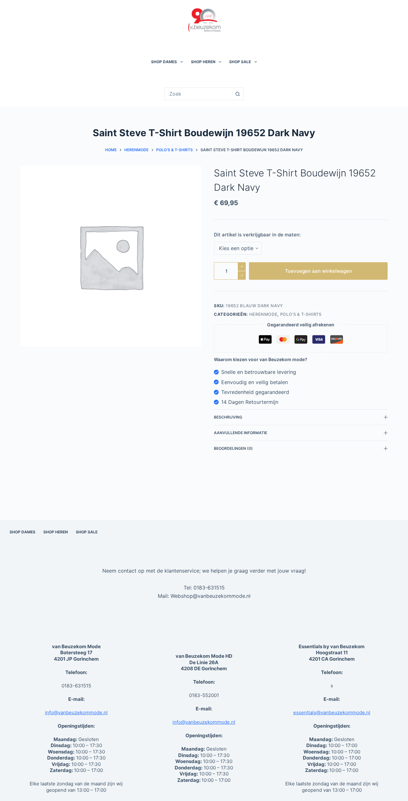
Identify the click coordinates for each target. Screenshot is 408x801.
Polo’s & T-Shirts (301, 314)
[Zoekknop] (237, 94)
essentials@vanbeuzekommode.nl (331, 712)
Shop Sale (240, 61)
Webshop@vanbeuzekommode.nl (211, 596)
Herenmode (263, 314)
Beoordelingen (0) (233, 448)
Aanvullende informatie (240, 432)
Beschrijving (228, 417)
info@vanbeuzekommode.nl (76, 712)
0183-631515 (209, 587)
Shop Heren (203, 61)
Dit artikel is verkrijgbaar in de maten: (257, 235)
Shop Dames (164, 61)
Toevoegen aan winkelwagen (318, 271)
